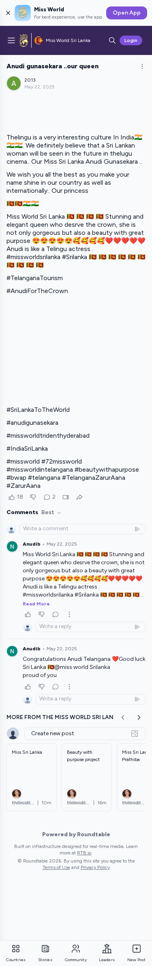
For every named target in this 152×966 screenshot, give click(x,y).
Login (130, 40)
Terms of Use (56, 867)
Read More (36, 604)
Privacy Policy (95, 867)
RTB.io (84, 853)
